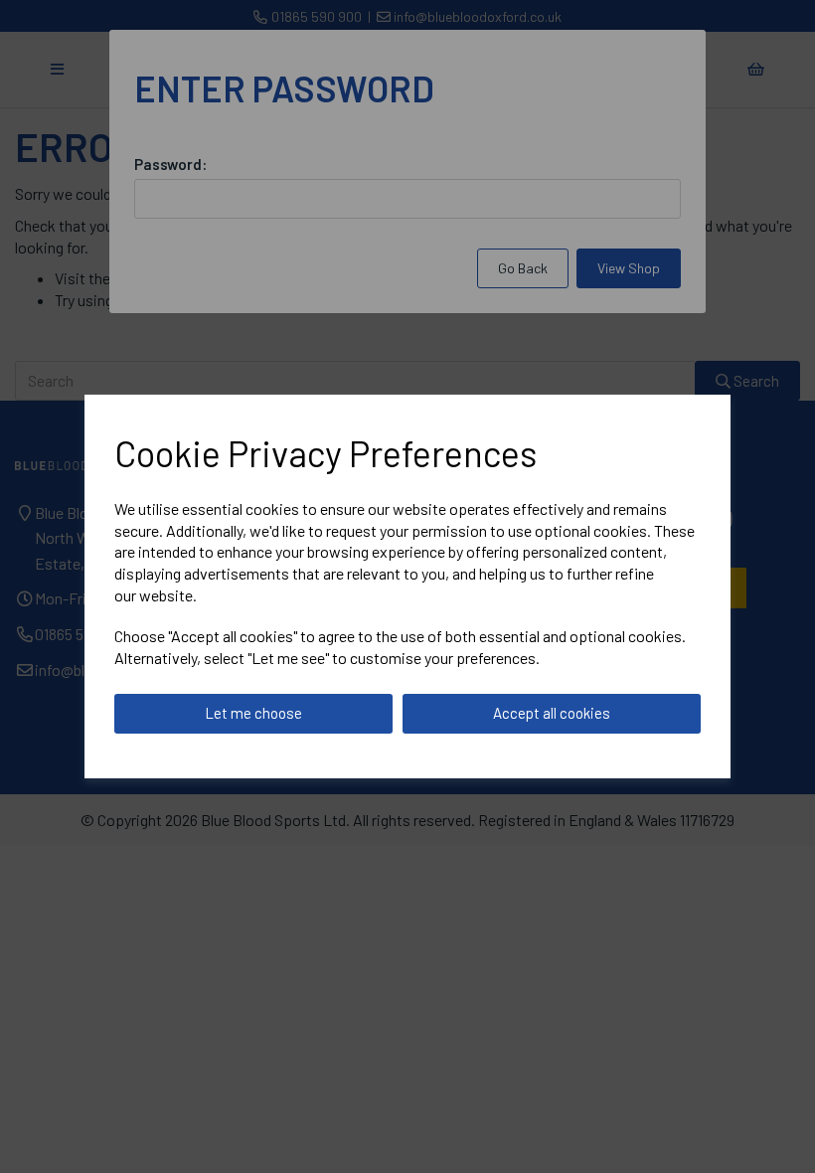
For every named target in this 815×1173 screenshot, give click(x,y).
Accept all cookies (551, 713)
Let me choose (253, 713)
